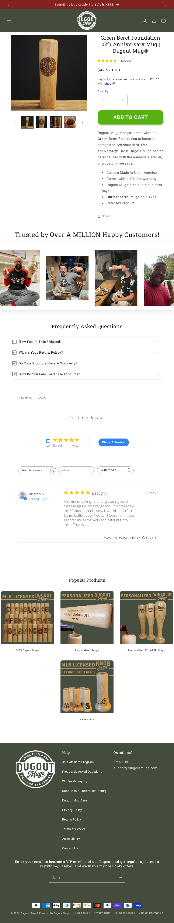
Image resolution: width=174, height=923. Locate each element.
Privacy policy (102, 913)
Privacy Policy (72, 810)
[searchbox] (33, 470)
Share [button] (106, 216)
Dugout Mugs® (29, 913)
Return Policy (71, 819)
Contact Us (70, 848)
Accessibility (71, 838)
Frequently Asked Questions (82, 771)
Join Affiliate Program (78, 762)
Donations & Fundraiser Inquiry (84, 791)
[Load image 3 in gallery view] (56, 122)
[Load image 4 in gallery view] (70, 122)
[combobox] (76, 470)
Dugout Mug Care (74, 800)
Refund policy (82, 913)
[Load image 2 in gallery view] (41, 122)
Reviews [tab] (25, 397)
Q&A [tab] (42, 397)
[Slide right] (82, 122)
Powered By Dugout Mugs (54, 913)
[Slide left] (15, 122)
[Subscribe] (120, 878)
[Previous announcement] (8, 4)
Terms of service (125, 913)
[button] (9, 20)
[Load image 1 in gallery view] (27, 122)
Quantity (103, 91)
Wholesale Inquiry (74, 781)
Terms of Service (74, 829)
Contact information (151, 913)
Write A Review (113, 442)
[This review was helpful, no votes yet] (143, 538)
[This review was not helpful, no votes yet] (151, 538)
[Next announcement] (165, 4)
